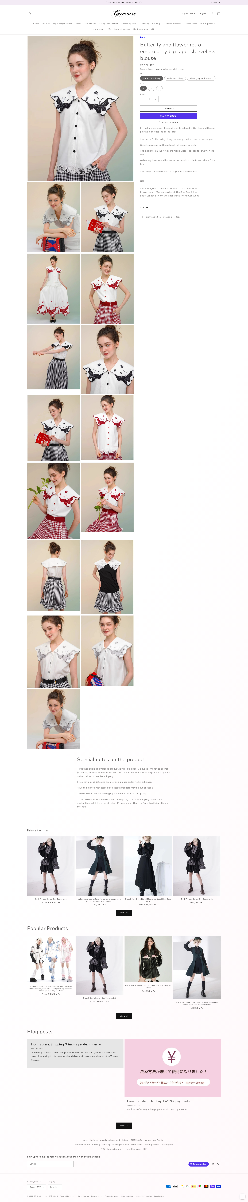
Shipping (158, 69)
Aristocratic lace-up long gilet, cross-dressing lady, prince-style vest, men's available (99, 900)
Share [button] (145, 207)
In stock (94, 1140)
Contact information (143, 1196)
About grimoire (152, 1144)
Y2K (103, 1149)
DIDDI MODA (136, 1140)
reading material (121, 1144)
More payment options (168, 122)
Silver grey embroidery (201, 78)
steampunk (167, 1144)
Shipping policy (127, 1196)
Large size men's (115, 1149)
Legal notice (159, 1196)
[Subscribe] (70, 1164)
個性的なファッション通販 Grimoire (47, 1196)
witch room (136, 1144)
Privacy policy (96, 1196)
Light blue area (133, 1149)
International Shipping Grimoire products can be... (67, 1044)
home (85, 1140)
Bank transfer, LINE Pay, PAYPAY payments (158, 1101)
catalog (106, 1144)
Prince (125, 1140)
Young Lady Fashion (154, 1140)
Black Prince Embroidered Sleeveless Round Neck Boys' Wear (148, 900)
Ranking (96, 1144)
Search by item (82, 1144)
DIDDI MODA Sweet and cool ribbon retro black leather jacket (148, 986)
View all (124, 912)
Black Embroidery (151, 78)
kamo (143, 37)
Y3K (145, 1149)
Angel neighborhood (110, 1140)
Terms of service (111, 1196)
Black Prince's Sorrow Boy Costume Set (51, 899)
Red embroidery (175, 78)
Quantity (144, 94)
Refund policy (83, 1196)
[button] (30, 14)
